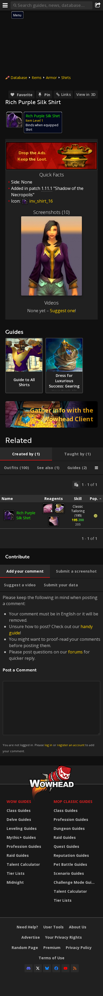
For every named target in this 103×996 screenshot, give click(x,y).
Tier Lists (16, 873)
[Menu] (5, 5)
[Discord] (28, 968)
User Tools (53, 926)
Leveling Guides (22, 828)
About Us (77, 926)
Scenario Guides (69, 873)
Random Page (25, 947)
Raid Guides (18, 855)
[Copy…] (76, 485)
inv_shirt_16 (40, 201)
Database (19, 77)
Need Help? (27, 926)
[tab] (26, 454)
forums (75, 652)
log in (48, 745)
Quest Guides (66, 846)
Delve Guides (19, 819)
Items (36, 77)
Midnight (15, 882)
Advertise (30, 937)
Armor (51, 77)
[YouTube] (65, 968)
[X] (38, 968)
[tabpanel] (51, 511)
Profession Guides (24, 846)
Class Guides (19, 810)
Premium (51, 947)
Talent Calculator (23, 864)
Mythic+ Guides (21, 837)
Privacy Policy (79, 947)
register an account (71, 745)
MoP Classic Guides (73, 801)
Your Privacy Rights (63, 937)
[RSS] (75, 968)
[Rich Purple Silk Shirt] (9, 515)
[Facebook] (56, 968)
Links (66, 94)
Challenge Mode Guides (76, 882)
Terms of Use (51, 957)
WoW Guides (19, 801)
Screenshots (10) (51, 212)
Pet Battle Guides (70, 864)
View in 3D (86, 94)
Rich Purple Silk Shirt (25, 515)
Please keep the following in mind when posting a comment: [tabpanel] (51, 674)
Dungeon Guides (69, 828)
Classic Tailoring (78, 508)
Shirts (66, 77)
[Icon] (14, 120)
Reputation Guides (71, 855)
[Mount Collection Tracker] (51, 414)
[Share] (97, 5)
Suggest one (62, 311)
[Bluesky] (47, 968)
